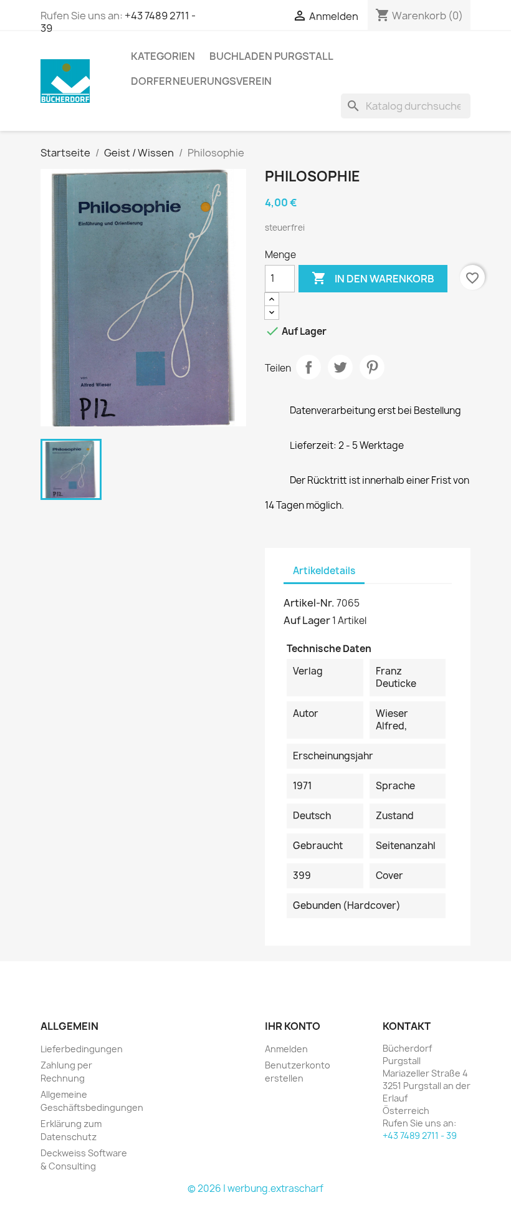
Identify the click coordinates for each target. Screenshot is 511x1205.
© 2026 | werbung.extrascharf (255, 1188)
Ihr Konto (292, 1026)
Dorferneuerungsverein (201, 81)
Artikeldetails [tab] (324, 570)
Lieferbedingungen (82, 1049)
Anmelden (286, 1049)
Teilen (308, 367)
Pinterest (372, 367)
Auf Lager (307, 620)
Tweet (340, 367)
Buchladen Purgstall (271, 56)
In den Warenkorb (373, 278)
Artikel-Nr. (309, 603)
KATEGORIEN (163, 56)
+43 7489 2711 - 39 (420, 1135)
